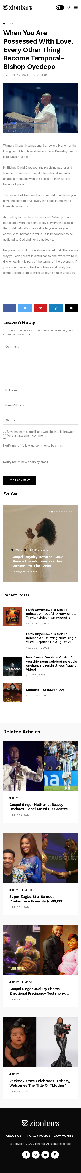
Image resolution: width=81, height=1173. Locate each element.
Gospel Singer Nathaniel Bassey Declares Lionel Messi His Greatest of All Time (39, 806)
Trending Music (37, 550)
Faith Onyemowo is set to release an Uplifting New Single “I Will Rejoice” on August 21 (51, 638)
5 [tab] (59, 511)
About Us (14, 1135)
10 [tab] (71, 511)
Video (28, 890)
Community (63, 1135)
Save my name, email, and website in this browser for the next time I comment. (41, 433)
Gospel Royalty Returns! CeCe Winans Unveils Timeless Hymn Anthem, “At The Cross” (38, 561)
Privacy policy (37, 1135)
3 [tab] (54, 511)
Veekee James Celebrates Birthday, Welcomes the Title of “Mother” (39, 1083)
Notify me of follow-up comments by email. (33, 445)
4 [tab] (57, 511)
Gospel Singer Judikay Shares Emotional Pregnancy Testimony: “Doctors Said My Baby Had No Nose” (37, 990)
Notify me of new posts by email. (25, 462)
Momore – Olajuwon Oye (45, 690)
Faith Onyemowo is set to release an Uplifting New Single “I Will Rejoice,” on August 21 (51, 613)
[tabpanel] (40, 543)
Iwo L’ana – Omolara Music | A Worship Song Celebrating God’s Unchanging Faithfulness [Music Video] (51, 663)
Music (18, 550)
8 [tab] (67, 511)
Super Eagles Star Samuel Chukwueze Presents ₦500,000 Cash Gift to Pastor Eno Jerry (36, 898)
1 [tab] (49, 511)
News (9, 24)
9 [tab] (69, 511)
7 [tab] (64, 511)
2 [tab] (52, 512)
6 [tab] (62, 511)
